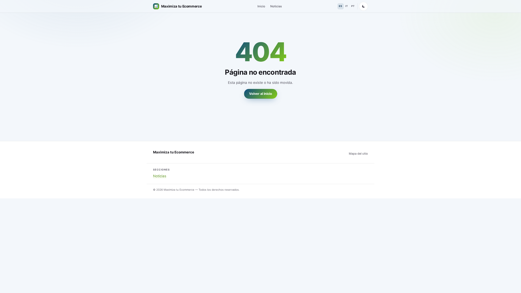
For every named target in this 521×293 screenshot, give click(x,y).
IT (346, 6)
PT (353, 6)
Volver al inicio (260, 94)
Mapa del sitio (358, 153)
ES (340, 6)
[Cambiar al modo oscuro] (363, 6)
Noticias (276, 6)
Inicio (261, 6)
